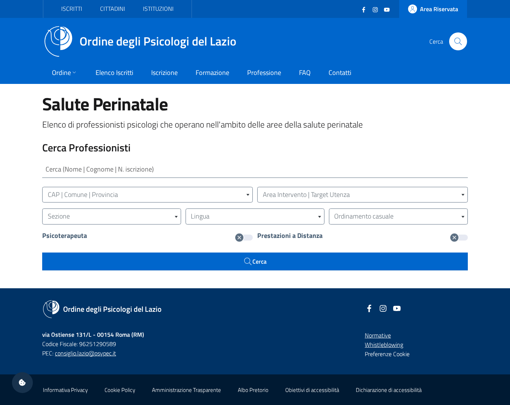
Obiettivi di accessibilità (312, 390)
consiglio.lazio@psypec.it (85, 353)
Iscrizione (164, 73)
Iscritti (71, 8)
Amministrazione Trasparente (186, 390)
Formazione (212, 73)
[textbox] (147, 194)
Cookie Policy (120, 390)
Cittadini (112, 8)
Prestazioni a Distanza (290, 236)
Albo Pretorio (253, 390)
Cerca (259, 261)
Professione (264, 73)
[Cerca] (458, 41)
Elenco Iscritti (114, 73)
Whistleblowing (384, 344)
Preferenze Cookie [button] (387, 353)
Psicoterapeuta (64, 236)
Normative (378, 335)
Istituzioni (158, 8)
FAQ (305, 73)
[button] (22, 382)
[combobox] (147, 195)
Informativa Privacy (65, 390)
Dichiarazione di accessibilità (389, 390)
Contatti (340, 73)
